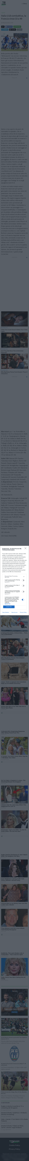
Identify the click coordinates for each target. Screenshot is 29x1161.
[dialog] (14, 580)
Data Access (14, 612)
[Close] (26, 548)
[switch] (23, 580)
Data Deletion (5, 612)
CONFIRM (9, 606)
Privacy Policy (23, 612)
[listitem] (14, 577)
